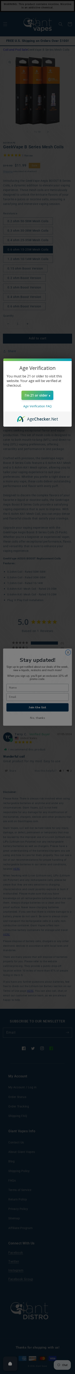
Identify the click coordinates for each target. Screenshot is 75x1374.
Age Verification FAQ (37, 406)
